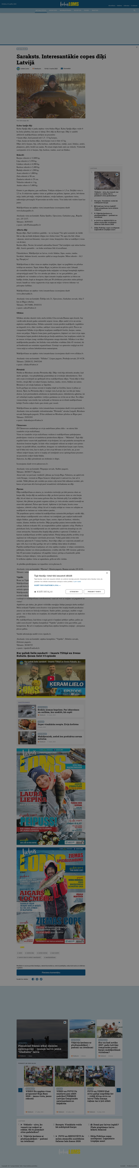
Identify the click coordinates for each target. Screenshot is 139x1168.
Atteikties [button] (74, 592)
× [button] (107, 573)
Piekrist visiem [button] (94, 592)
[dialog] (69, 584)
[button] (69, 585)
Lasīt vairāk (77, 581)
